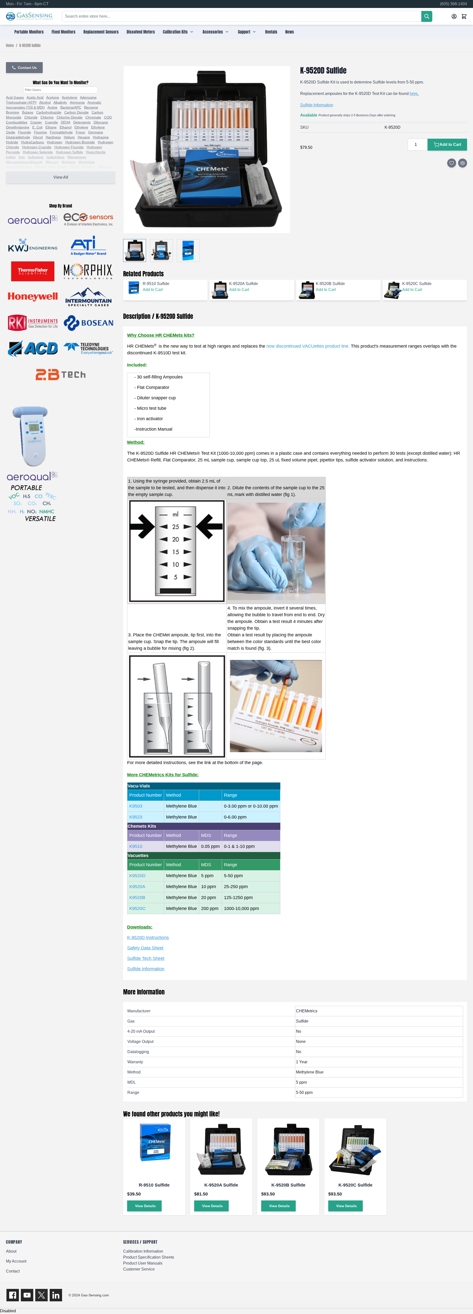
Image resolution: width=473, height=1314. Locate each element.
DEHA (65, 122)
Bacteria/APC (70, 107)
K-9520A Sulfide (221, 1185)
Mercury (52, 162)
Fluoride (24, 132)
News (289, 32)
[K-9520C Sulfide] (355, 1149)
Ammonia (77, 102)
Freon (80, 132)
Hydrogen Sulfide (69, 152)
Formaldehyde (61, 132)
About (11, 1251)
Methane (68, 162)
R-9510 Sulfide (154, 1185)
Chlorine (47, 117)
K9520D (137, 875)
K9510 (135, 846)
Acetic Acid (35, 97)
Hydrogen (54, 142)
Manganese (77, 157)
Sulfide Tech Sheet (145, 958)
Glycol (38, 137)
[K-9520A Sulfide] (221, 1149)
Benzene (91, 107)
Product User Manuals (142, 1263)
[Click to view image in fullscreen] (206, 149)
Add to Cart (153, 289)
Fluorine (40, 132)
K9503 (135, 806)
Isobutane (35, 157)
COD (108, 117)
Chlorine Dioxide (69, 117)
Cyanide (51, 122)
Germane (95, 132)
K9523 (135, 817)
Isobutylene (55, 157)
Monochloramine (19, 167)
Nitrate (40, 167)
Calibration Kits (175, 32)
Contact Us (27, 68)
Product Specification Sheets (148, 1257)
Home (10, 45)
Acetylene (69, 97)
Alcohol (45, 102)
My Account (16, 1261)
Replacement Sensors (101, 32)
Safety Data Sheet (145, 947)
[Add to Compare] (462, 163)
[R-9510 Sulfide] (154, 1149)
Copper (36, 122)
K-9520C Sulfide (355, 1185)
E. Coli (37, 127)
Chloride (30, 117)
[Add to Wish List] (451, 163)
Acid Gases (15, 97)
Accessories (213, 32)
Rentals (271, 32)
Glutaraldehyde (18, 137)
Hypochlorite (96, 152)
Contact (13, 1271)
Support (244, 32)
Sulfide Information (316, 105)
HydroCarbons (32, 142)
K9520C (137, 908)
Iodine (11, 157)
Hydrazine (101, 137)
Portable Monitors (29, 32)
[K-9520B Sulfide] (288, 1149)
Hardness (53, 137)
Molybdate (86, 162)
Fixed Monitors (63, 32)
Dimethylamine (17, 127)
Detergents (82, 122)
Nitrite (74, 167)
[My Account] (454, 16)
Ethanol (66, 127)
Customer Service (139, 1269)
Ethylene (81, 127)
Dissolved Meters (141, 32)
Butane (27, 112)
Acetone (52, 97)
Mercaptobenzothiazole (24, 162)
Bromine (12, 112)
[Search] (426, 16)
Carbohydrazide (48, 112)
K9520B (137, 897)
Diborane (101, 122)
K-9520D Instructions (148, 937)
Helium (69, 137)
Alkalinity (60, 102)
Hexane (84, 137)
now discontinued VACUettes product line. (308, 346)
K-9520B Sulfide (288, 1185)
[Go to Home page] (29, 16)
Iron (22, 157)
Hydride (12, 142)
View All (60, 177)
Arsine (52, 107)
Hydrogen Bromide (80, 142)
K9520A (137, 886)
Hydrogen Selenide (38, 152)
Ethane (51, 127)
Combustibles (16, 122)
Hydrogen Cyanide (36, 147)
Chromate (93, 117)
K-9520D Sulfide (30, 45)
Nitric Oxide (58, 167)
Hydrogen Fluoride (69, 147)
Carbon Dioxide (76, 112)
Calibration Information (143, 1251)
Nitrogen (88, 167)
